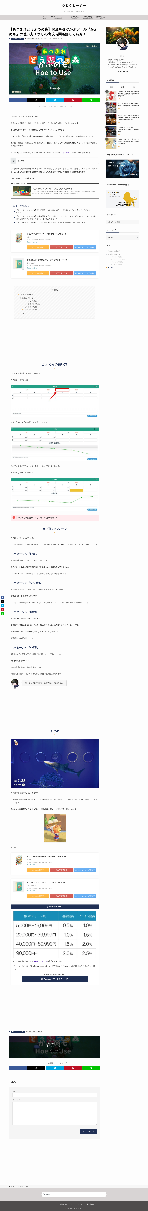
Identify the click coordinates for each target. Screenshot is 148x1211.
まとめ (22, 313)
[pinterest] (121, 71)
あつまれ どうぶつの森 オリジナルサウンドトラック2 (47, 260)
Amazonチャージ (40, 961)
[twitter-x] (118, 71)
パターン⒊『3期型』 (31, 307)
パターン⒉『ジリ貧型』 (32, 304)
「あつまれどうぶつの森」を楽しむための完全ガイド (53, 189)
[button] (18, 100)
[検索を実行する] (44, 1194)
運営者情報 (63, 1204)
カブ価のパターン (27, 298)
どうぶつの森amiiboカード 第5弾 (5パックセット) (46, 234)
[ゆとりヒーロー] (74, 6)
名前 (13, 1091)
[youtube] (124, 71)
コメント (16, 1100)
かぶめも (66, 152)
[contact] (127, 71)
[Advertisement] (55, 341)
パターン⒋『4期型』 (31, 310)
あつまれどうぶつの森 (33, 38)
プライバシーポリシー (76, 1204)
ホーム (56, 1204)
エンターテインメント (17, 38)
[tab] (111, 87)
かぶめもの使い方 (27, 294)
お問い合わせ (90, 1204)
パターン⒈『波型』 (30, 301)
